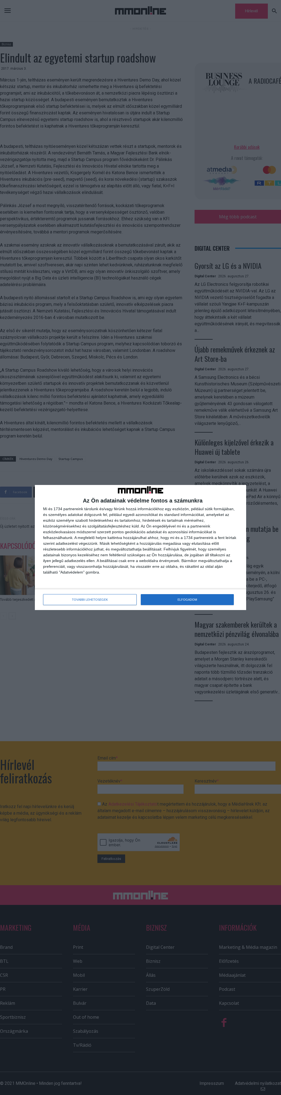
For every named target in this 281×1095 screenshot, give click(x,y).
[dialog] (140, 547)
